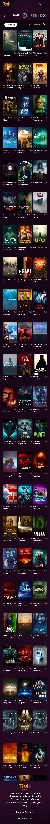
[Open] (45, 4)
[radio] (6, 15)
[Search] (39, 4)
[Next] (44, 15)
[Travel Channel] (6, 4)
